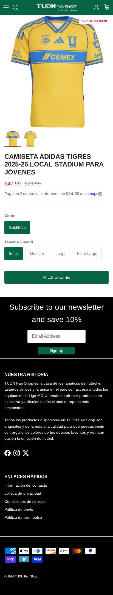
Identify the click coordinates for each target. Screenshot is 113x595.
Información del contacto (25, 485)
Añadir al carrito (56, 277)
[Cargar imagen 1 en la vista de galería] (56, 71)
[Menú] (6, 7)
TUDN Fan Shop (26, 576)
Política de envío (18, 509)
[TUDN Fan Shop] (57, 7)
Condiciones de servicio (25, 501)
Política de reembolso (23, 517)
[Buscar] (18, 7)
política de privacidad (22, 493)
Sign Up (56, 350)
